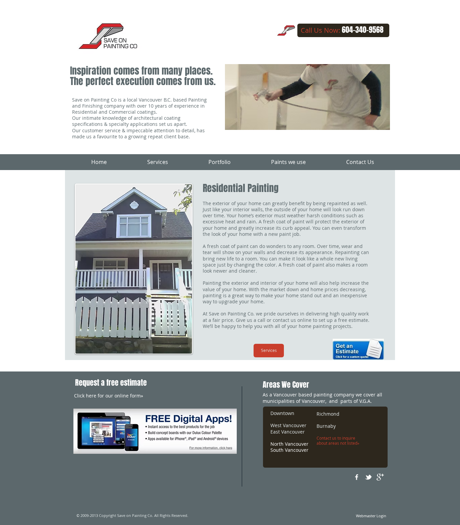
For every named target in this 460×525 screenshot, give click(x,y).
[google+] (380, 477)
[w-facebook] (356, 477)
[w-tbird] (368, 477)
